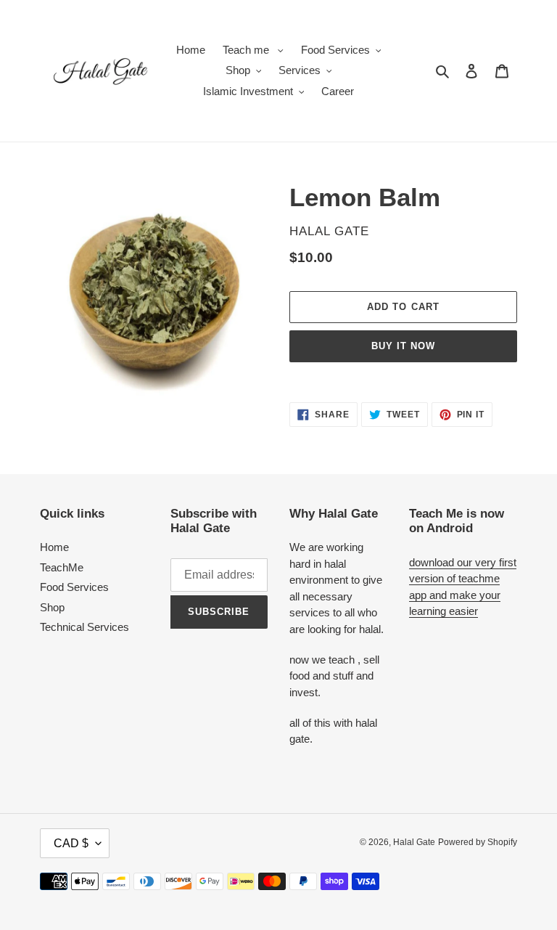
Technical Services (84, 627)
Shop (52, 607)
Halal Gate (414, 842)
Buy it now (403, 345)
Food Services (74, 587)
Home (54, 547)
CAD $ (71, 843)
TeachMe (61, 567)
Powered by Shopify (477, 842)
